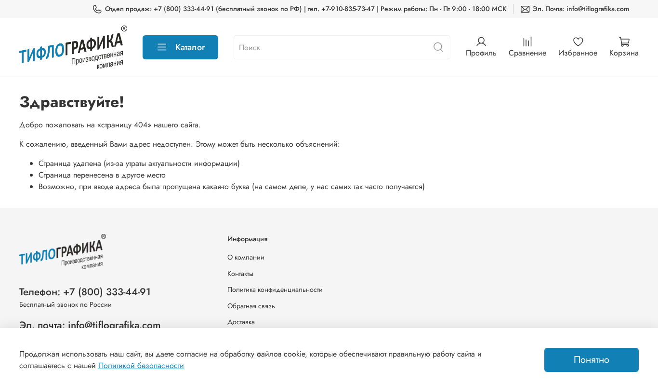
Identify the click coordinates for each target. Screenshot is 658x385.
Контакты (240, 273)
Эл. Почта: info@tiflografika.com (581, 9)
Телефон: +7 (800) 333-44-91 (85, 292)
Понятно (591, 360)
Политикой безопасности (141, 365)
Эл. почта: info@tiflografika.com (90, 325)
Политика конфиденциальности (275, 289)
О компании (245, 257)
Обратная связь (251, 306)
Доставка (241, 322)
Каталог (190, 47)
